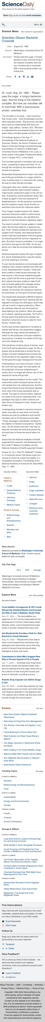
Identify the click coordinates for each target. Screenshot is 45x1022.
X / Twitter (10, 948)
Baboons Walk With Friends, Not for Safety (22, 753)
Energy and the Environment (16, 801)
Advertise (39, 984)
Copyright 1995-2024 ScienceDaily (20, 992)
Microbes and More (13, 531)
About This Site (7, 984)
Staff (18, 984)
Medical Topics (13, 504)
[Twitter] (19, 76)
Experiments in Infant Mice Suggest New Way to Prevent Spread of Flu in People (21, 658)
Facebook (10, 944)
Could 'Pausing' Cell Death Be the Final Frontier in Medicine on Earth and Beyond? (23, 850)
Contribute (27, 984)
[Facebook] (15, 76)
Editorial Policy (23, 988)
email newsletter (33, 15)
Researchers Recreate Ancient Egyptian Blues (21, 883)
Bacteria (10, 525)
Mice (9, 536)
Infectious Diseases (11, 499)
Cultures (7, 817)
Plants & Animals (11, 509)
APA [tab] (27, 569)
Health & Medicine (8, 479)
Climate (7, 805)
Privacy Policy (7, 988)
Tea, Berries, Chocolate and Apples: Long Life (22, 726)
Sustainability (10, 796)
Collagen (33, 503)
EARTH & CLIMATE (9, 793)
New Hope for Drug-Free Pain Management (23, 721)
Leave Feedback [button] (13, 973)
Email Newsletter (13, 921)
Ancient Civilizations (13, 821)
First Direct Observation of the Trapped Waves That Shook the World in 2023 (21, 860)
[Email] (32, 76)
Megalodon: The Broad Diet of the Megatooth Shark (19, 894)
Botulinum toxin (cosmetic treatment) (36, 510)
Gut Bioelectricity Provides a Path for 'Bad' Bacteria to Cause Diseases (22, 635)
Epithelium (34, 486)
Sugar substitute (36, 490)
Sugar (32, 481)
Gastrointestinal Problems (14, 492)
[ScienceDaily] (18, 4)
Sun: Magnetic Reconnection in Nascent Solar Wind (21, 759)
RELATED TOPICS (10, 472)
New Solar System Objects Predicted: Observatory (20, 716)
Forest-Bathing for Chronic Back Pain (20, 732)
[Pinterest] (23, 76)
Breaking (6, 708)
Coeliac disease (36, 494)
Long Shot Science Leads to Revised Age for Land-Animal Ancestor (22, 839)
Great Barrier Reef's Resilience (17, 764)
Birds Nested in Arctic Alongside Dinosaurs (23, 845)
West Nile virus (36, 499)
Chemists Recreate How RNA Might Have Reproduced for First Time (22, 873)
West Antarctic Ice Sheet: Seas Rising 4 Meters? (21, 737)
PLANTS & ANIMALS (9, 776)
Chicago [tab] (37, 569)
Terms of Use (38, 988)
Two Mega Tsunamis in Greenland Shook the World (22, 744)
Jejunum (33, 477)
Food (6, 788)
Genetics (8, 780)
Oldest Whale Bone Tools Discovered (20, 888)
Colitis (9, 485)
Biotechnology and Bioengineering (13, 518)
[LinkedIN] (28, 76)
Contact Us (11, 977)
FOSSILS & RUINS (8, 809)
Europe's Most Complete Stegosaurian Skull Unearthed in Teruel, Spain (23, 866)
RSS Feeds (11, 925)
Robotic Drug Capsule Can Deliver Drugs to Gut (21, 681)
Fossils (7, 813)
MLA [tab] (19, 569)
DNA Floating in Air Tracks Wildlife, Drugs (22, 749)
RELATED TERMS (32, 472)
